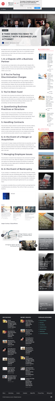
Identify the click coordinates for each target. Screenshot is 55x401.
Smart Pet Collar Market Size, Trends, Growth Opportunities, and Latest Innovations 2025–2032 (50, 101)
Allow (37, 7)
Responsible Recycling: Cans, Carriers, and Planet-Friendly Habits (50, 117)
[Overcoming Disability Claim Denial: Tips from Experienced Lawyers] (6, 209)
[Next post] (36, 246)
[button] (53, 9)
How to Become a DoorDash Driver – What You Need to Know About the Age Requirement (45, 182)
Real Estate (42, 331)
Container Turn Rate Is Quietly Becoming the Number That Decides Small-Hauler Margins (46, 243)
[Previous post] (3, 235)
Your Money (42, 324)
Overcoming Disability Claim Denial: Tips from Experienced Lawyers (6, 214)
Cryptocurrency (43, 327)
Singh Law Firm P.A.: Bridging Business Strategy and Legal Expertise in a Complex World (50, 60)
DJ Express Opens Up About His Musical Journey (13, 245)
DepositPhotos (14, 223)
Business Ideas (43, 329)
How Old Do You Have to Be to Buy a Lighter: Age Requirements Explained (46, 142)
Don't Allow (29, 7)
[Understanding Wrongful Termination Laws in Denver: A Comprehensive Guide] (30, 209)
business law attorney (6, 55)
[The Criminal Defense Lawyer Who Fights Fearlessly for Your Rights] (18, 209)
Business (5, 30)
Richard (7, 42)
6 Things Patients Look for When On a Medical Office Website (25, 235)
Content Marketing (44, 333)
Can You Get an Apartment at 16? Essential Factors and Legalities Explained (45, 202)
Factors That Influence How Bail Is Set (46, 305)
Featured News (43, 320)
